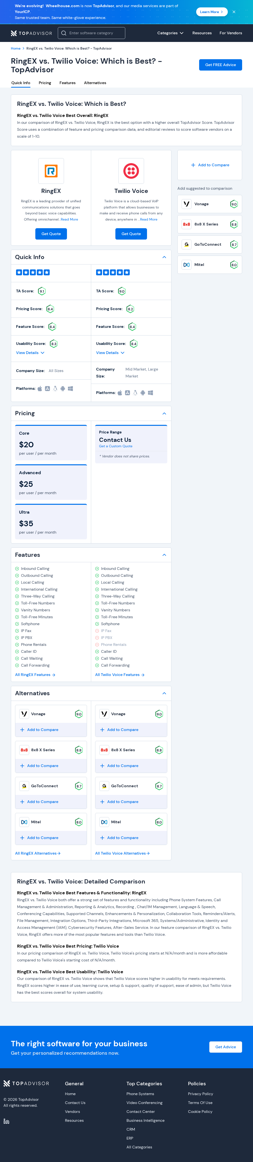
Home (70, 1093)
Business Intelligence (145, 1120)
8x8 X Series (43, 749)
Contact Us (75, 1102)
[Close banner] (234, 12)
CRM (130, 1129)
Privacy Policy (200, 1093)
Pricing (45, 82)
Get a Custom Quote (115, 446)
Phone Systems (140, 1093)
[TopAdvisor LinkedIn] (6, 1121)
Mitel (36, 822)
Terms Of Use (200, 1102)
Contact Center (140, 1111)
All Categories (139, 1147)
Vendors (72, 1111)
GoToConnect (44, 785)
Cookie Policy (200, 1111)
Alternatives (95, 82)
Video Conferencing (144, 1102)
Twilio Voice (131, 191)
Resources (74, 1120)
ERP (129, 1138)
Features (68, 82)
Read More (69, 219)
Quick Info (20, 82)
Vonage (38, 713)
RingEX (51, 191)
